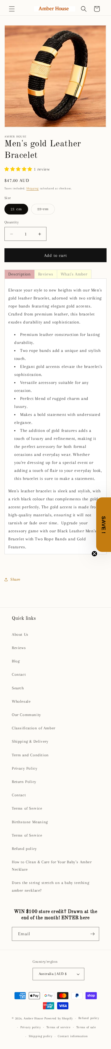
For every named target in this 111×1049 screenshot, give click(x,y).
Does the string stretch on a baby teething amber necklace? (50, 886)
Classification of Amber (33, 728)
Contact (19, 674)
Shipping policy (40, 1036)
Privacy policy (30, 1027)
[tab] (19, 274)
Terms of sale (86, 1027)
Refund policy (24, 848)
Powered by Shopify (58, 1018)
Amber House (34, 1018)
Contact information (73, 1036)
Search (18, 688)
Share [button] (15, 579)
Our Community (26, 714)
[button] (11, 8)
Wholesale (21, 701)
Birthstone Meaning (30, 822)
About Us (20, 634)
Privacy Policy (24, 768)
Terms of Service (27, 808)
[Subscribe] (92, 934)
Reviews (19, 648)
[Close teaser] (94, 554)
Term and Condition (30, 755)
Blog (16, 661)
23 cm (46, 210)
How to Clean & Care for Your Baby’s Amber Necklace (52, 866)
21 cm (16, 209)
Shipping (32, 188)
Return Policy (24, 781)
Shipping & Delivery (30, 741)
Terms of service (58, 1027)
